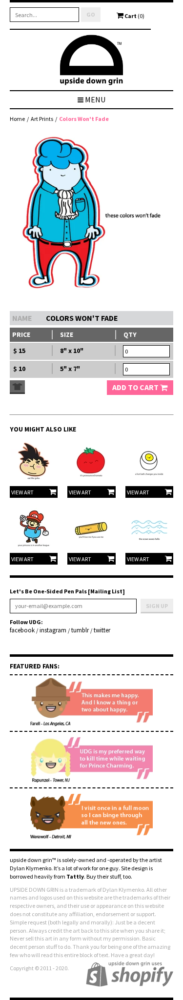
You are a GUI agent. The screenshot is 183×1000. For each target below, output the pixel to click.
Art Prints (42, 118)
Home (17, 118)
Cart (133, 16)
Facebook (22, 630)
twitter (102, 630)
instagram (53, 630)
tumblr (80, 630)
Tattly (75, 876)
